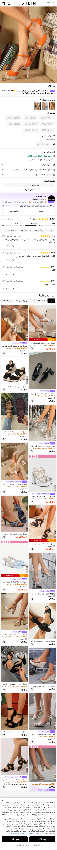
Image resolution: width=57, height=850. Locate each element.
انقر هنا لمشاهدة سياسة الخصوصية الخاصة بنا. (26, 833)
